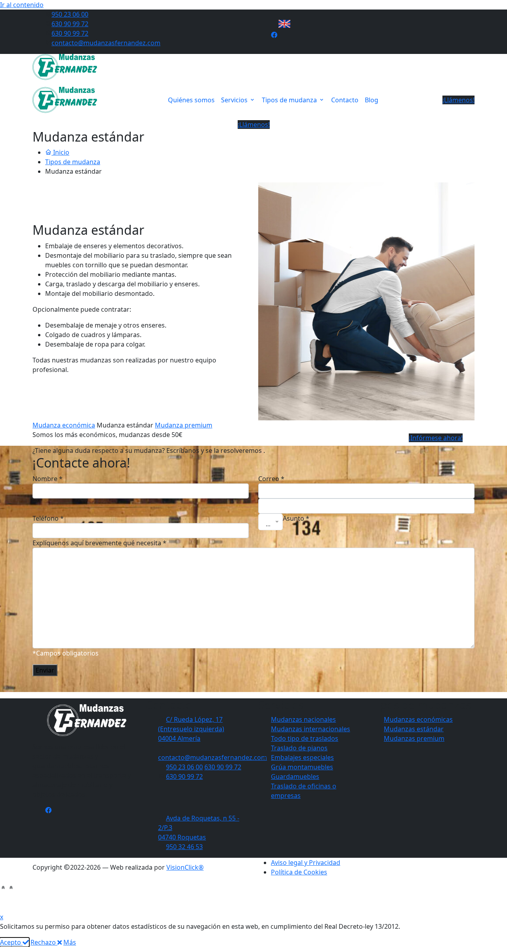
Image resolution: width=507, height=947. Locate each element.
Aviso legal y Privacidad (305, 862)
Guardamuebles (295, 776)
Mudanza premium (183, 425)
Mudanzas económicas (418, 719)
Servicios (235, 100)
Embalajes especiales (302, 757)
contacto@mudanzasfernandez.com (105, 42)
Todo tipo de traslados (304, 738)
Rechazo (43, 942)
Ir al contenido (22, 4)
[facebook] (274, 35)
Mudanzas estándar (414, 729)
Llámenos (237, 899)
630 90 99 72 (69, 23)
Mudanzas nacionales (303, 719)
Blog (371, 100)
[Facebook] (48, 810)
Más (69, 942)
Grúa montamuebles (302, 767)
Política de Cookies (299, 872)
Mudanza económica (63, 425)
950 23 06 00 (69, 14)
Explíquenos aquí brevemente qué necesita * (99, 543)
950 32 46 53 (184, 846)
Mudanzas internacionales (310, 729)
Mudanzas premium (414, 738)
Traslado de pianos (299, 748)
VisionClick (185, 867)
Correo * (271, 478)
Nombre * (47, 478)
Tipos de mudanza (290, 100)
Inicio (60, 152)
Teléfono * (48, 518)
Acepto (11, 942)
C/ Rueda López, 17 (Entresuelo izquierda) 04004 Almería (191, 729)
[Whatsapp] (287, 899)
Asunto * (296, 518)
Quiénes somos (191, 100)
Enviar (45, 670)
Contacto (344, 100)
